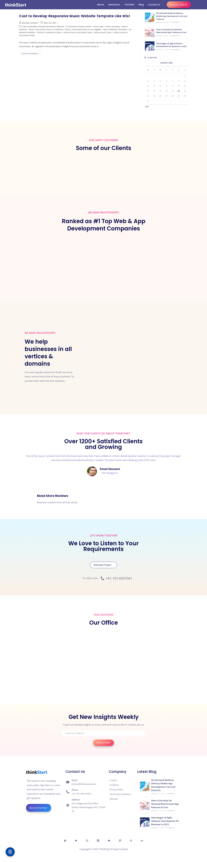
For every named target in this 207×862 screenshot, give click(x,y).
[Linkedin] (98, 840)
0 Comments (175, 22)
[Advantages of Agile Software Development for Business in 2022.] (149, 46)
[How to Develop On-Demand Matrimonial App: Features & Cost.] (149, 32)
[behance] (142, 840)
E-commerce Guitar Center (78, 26)
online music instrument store (77, 32)
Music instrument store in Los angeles (83, 29)
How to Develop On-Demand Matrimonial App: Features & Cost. (165, 804)
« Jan (147, 106)
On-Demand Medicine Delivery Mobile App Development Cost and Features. (171, 16)
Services (113, 4)
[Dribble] (131, 840)
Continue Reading (31, 52)
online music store (103, 32)
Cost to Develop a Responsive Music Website (43, 26)
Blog (141, 4)
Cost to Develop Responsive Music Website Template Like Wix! (74, 16)
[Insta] (87, 840)
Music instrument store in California (46, 29)
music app (98, 26)
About (100, 4)
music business (112, 26)
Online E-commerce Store (49, 32)
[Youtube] (109, 840)
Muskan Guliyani (30, 22)
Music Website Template (115, 29)
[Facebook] (65, 840)
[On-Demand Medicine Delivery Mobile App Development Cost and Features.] (149, 17)
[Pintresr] (120, 840)
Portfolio (129, 4)
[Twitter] (76, 840)
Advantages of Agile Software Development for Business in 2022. (165, 821)
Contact (153, 4)
